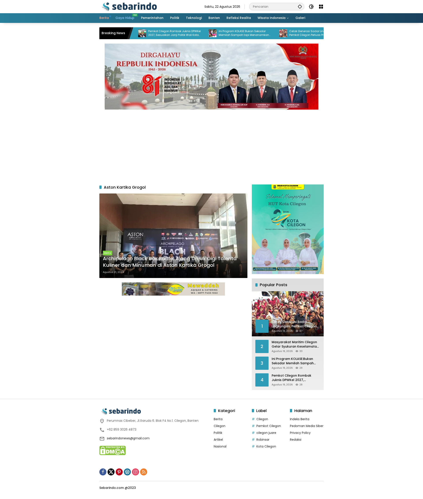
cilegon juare (266, 433)
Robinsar (262, 439)
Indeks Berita (299, 419)
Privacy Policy (300, 433)
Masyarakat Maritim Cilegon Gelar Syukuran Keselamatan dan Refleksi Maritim (295, 344)
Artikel (218, 439)
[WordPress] (127, 471)
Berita (107, 253)
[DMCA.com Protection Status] (112, 450)
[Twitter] (111, 471)
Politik (218, 433)
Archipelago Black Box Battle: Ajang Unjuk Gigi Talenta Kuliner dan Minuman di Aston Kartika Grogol (170, 262)
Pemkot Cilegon (268, 426)
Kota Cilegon (266, 446)
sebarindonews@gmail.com (128, 438)
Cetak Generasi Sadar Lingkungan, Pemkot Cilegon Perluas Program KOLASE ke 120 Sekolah (297, 33)
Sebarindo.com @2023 (117, 488)
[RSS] (143, 471)
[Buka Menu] (321, 6)
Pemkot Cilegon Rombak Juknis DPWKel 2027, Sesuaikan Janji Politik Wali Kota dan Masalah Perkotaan (155, 33)
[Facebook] (102, 471)
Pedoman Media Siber (306, 426)
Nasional (220, 446)
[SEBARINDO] (129, 6)
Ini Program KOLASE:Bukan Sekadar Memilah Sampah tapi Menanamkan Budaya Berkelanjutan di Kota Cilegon (225, 33)
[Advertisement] (211, 145)
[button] (299, 6)
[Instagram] (135, 471)
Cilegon (219, 426)
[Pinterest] (119, 471)
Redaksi (295, 439)
